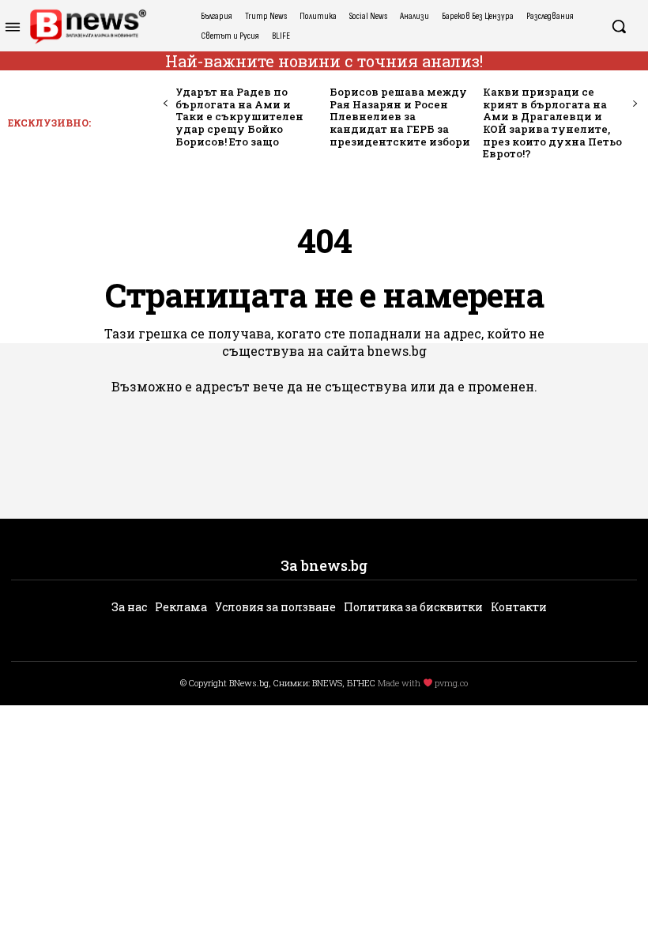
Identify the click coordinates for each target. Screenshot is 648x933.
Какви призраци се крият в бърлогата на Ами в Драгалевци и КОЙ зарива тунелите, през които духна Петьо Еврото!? (552, 123)
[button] (619, 26)
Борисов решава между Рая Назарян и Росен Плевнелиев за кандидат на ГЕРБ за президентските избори (400, 116)
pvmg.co (451, 683)
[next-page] (634, 104)
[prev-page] (165, 104)
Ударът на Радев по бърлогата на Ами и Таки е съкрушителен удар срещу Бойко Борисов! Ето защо (239, 116)
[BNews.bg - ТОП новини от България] (87, 26)
